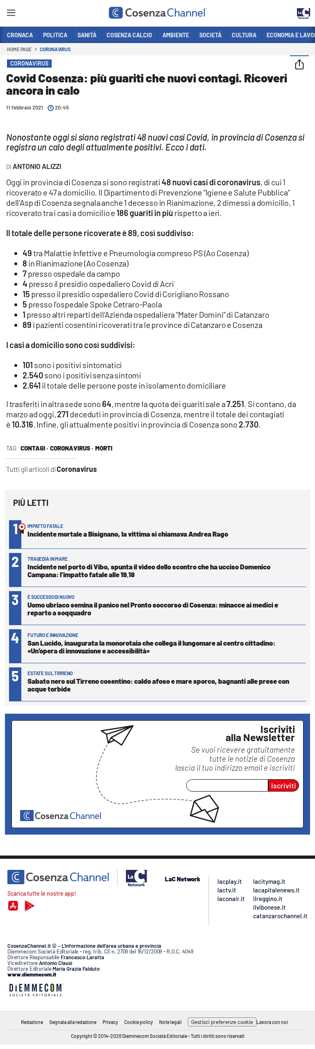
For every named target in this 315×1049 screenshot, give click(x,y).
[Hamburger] (11, 14)
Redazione (32, 1022)
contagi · (34, 448)
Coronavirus (55, 49)
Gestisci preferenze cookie (222, 1022)
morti (103, 448)
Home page (19, 49)
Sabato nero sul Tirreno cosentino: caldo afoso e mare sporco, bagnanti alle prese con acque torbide (158, 685)
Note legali (170, 1022)
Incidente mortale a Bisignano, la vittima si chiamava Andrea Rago (127, 534)
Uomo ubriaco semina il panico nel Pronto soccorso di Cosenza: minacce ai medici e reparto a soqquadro (152, 609)
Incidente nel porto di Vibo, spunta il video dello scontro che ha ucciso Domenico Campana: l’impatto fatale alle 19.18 (148, 570)
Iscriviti (283, 785)
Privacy (110, 1022)
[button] (299, 65)
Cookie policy (138, 1022)
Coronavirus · (71, 448)
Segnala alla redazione (72, 1022)
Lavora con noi (272, 1022)
